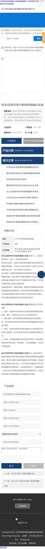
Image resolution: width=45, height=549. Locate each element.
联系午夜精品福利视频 (34, 141)
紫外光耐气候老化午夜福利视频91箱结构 (23, 173)
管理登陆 (32, 543)
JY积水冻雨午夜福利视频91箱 (22, 474)
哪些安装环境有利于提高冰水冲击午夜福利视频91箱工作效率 (23, 185)
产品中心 (21, 47)
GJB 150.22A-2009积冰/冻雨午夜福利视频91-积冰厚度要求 (23, 197)
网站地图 (3, 548)
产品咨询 (12, 141)
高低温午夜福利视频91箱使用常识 (20, 204)
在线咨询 (22, 506)
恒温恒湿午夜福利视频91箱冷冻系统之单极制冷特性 (23, 222)
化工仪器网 (22, 543)
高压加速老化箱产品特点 (16, 179)
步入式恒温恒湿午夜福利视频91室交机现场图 (23, 191)
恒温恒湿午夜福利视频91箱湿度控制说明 (23, 216)
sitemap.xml (25, 540)
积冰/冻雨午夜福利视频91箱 (20, 50)
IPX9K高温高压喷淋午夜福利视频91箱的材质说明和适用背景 (23, 210)
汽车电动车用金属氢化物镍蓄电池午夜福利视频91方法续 (23, 167)
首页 (15, 47)
